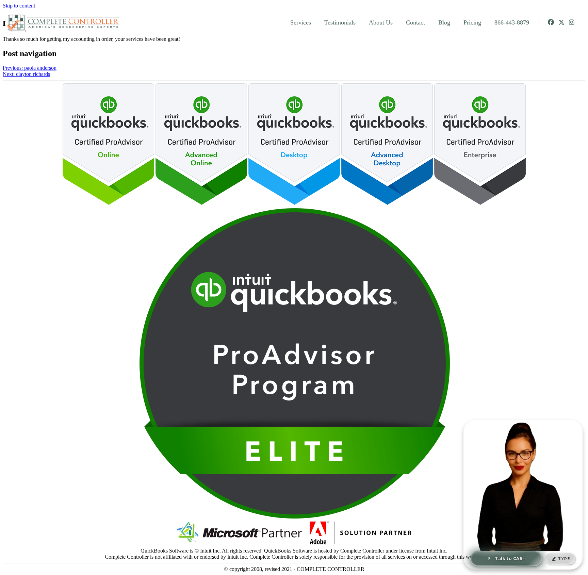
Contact (415, 22)
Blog (444, 22)
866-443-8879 (511, 22)
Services (300, 22)
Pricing (472, 22)
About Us (381, 22)
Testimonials (340, 22)
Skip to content (19, 6)
